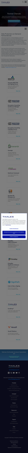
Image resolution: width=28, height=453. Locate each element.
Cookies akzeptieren (14, 236)
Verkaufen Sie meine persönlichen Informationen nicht (14, 233)
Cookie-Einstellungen (14, 228)
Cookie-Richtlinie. (8, 225)
